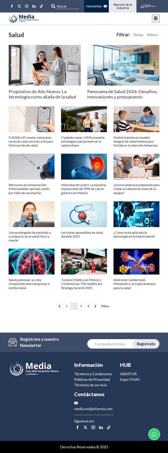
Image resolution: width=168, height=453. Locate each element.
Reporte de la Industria (123, 6)
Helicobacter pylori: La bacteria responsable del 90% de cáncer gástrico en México (83, 188)
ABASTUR (128, 374)
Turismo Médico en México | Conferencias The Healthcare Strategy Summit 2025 (81, 283)
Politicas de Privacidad (92, 379)
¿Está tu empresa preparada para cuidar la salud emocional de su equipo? (136, 188)
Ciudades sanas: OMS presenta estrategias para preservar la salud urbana (82, 141)
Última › (105, 306)
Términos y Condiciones (93, 374)
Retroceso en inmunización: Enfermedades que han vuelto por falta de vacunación (29, 188)
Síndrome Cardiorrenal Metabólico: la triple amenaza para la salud (135, 283)
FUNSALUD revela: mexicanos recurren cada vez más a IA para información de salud (31, 141)
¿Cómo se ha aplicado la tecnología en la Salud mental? (134, 234)
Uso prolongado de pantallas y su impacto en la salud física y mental (30, 236)
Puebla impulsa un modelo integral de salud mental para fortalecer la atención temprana (136, 141)
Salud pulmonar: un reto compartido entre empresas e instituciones (29, 283)
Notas (138, 34)
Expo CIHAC (130, 379)
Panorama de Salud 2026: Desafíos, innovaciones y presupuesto (122, 94)
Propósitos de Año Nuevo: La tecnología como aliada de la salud (42, 94)
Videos (152, 34)
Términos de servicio (90, 385)
